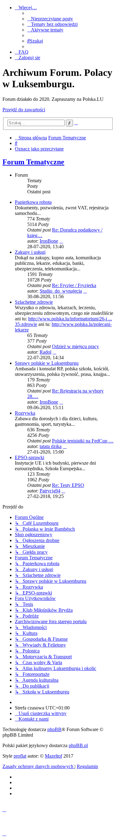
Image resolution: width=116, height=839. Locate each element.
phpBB (54, 729)
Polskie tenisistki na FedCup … (83, 440)
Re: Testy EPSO (68, 485)
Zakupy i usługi (30, 252)
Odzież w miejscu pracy (75, 346)
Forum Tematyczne (33, 162)
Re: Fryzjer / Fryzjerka (74, 285)
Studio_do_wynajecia (61, 291)
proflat (20, 756)
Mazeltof (53, 756)
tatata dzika (51, 446)
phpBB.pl (78, 745)
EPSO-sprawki (29, 457)
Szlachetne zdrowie (34, 302)
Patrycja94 (50, 490)
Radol (45, 352)
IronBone (49, 241)
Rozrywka (25, 413)
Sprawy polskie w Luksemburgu (47, 363)
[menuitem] (50, 18)
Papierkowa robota (33, 202)
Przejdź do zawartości (23, 109)
